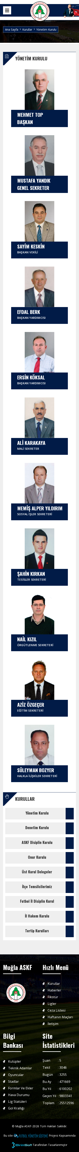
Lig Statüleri (17, 1101)
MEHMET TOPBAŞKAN (30, 118)
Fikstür (53, 997)
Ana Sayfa (11, 29)
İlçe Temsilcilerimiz (37, 886)
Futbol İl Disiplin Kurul (37, 901)
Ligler (52, 1003)
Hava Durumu (18, 1094)
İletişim (53, 1023)
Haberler (54, 990)
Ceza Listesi (56, 1010)
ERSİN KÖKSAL (31, 379)
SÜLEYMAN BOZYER (37, 772)
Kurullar (54, 983)
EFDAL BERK (31, 314)
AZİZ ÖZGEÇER (30, 706)
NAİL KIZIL (35, 641)
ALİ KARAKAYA (31, 445)
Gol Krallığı (16, 1108)
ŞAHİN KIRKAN (31, 575)
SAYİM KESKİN (31, 248)
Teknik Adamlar (20, 1068)
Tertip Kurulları (37, 930)
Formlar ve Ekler (20, 1088)
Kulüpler (14, 1061)
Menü (7, 10)
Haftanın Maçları (60, 1017)
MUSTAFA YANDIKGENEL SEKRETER (33, 184)
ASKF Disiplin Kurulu (37, 842)
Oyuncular (16, 1074)
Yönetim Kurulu (37, 813)
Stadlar (13, 1081)
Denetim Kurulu (37, 827)
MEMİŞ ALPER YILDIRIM (40, 510)
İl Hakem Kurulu (37, 916)
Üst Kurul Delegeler (37, 871)
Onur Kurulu (37, 857)
